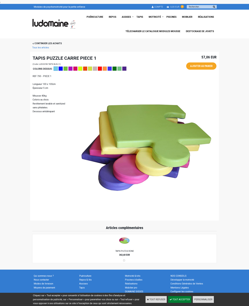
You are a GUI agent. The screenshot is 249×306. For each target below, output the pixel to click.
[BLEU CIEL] (56, 69)
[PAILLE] (90, 69)
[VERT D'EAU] (119, 69)
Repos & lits (85, 279)
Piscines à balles (133, 279)
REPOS (112, 17)
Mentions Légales (179, 287)
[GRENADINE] (75, 69)
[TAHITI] (110, 69)
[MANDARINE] (85, 69)
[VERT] (115, 69)
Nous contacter (41, 279)
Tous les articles (40, 47)
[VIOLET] (124, 69)
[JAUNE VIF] (80, 69)
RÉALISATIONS (206, 17)
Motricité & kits (132, 275)
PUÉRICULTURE (95, 17)
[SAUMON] (105, 69)
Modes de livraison (43, 283)
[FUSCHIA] (70, 69)
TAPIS (139, 17)
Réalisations (131, 283)
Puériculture (85, 275)
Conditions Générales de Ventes (186, 283)
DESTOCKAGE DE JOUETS (200, 31)
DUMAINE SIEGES (134, 291)
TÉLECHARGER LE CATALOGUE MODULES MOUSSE (153, 31)
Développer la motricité (182, 279)
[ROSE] (95, 69)
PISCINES (171, 17)
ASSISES (126, 17)
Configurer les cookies (181, 291)
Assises (83, 283)
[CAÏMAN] (66, 69)
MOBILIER (187, 17)
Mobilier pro (131, 287)
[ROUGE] (100, 69)
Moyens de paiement (44, 287)
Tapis (82, 287)
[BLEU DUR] (61, 69)
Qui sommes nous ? (44, 275)
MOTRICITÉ (155, 17)
